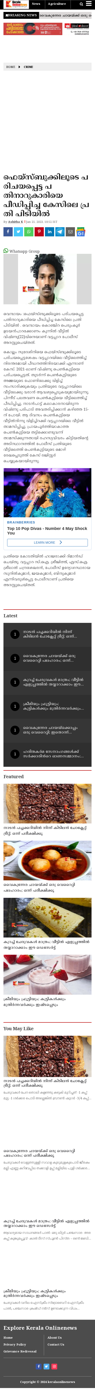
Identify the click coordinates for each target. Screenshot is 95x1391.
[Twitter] (47, 1367)
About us (55, 1338)
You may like (18, 1029)
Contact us (56, 1345)
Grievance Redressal (19, 1352)
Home (10, 67)
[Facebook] (39, 1367)
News (36, 4)
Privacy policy (14, 1345)
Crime (28, 67)
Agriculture (57, 4)
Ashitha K (15, 222)
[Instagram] (54, 1367)
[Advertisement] (47, 123)
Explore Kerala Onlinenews (40, 1328)
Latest (10, 616)
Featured (13, 777)
